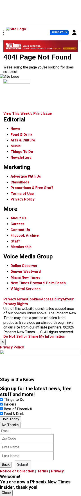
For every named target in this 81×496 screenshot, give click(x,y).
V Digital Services (25, 289)
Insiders (10, 404)
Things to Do (14, 399)
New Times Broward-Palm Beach (38, 283)
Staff (15, 241)
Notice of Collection (17, 471)
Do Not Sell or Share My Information (34, 336)
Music (16, 146)
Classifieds (20, 182)
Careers (17, 224)
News (15, 129)
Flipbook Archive (25, 235)
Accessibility (52, 299)
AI (64, 299)
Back (6, 464)
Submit (22, 464)
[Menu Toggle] (3, 32)
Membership (21, 247)
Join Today (10, 419)
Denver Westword (26, 271)
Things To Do (22, 152)
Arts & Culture (23, 140)
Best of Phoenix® (18, 409)
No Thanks (10, 425)
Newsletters (21, 157)
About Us (18, 218)
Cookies (34, 299)
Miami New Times (25, 277)
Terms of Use (22, 194)
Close (6, 493)
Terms (21, 299)
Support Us (59, 32)
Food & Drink (21, 134)
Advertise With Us (26, 176)
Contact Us (20, 230)
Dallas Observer (24, 266)
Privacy (9, 299)
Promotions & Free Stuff (32, 188)
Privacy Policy (22, 199)
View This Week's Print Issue (27, 113)
